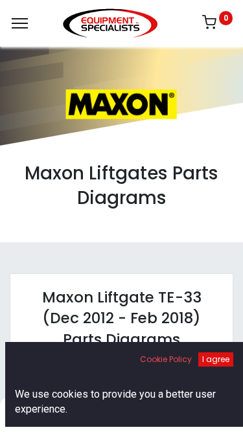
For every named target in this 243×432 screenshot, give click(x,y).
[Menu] (19, 23)
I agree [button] (215, 359)
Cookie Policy (166, 359)
